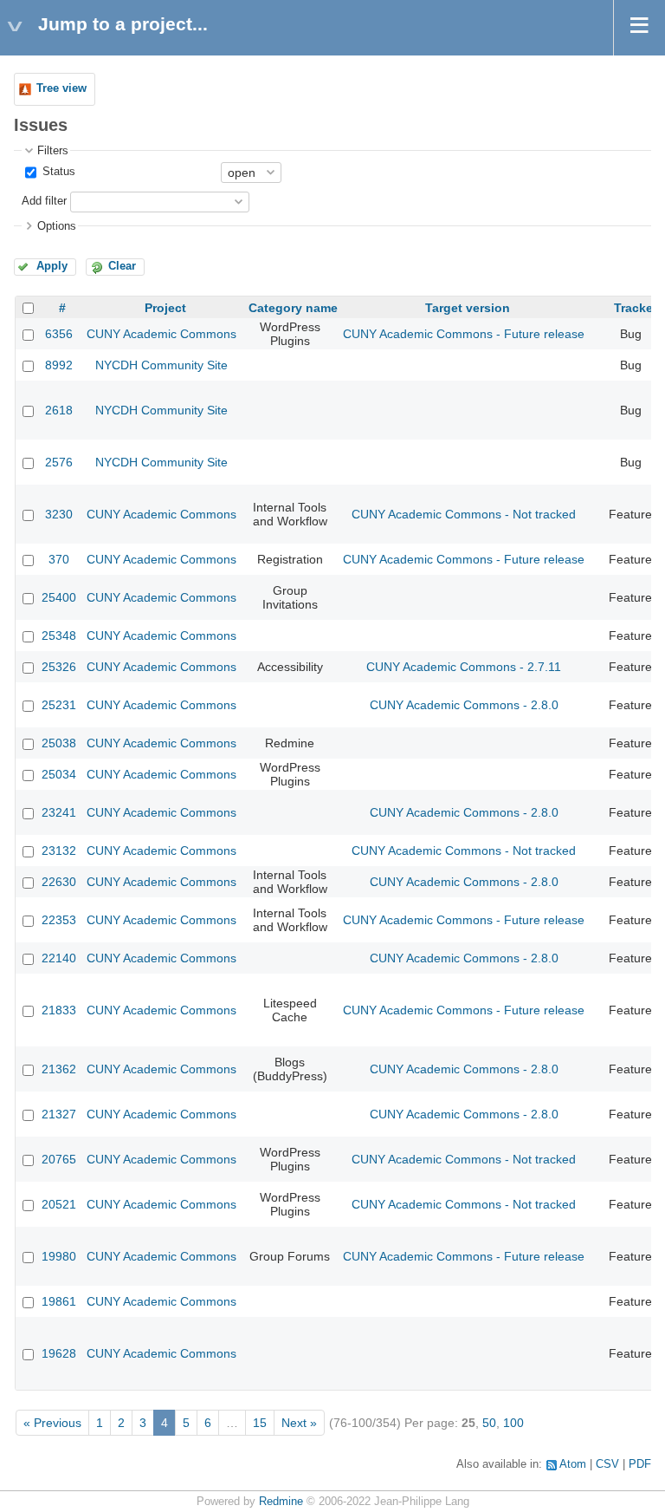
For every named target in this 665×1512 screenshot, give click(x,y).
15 (260, 1423)
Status (57, 172)
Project (165, 308)
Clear (122, 266)
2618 (59, 410)
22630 (59, 882)
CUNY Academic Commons (161, 334)
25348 (59, 635)
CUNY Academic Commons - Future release (463, 334)
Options (56, 226)
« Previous (52, 1423)
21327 (59, 1114)
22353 (59, 920)
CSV (607, 1464)
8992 (59, 365)
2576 (59, 462)
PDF (640, 1464)
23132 (59, 850)
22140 (59, 958)
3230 (59, 514)
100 (513, 1423)
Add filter (44, 201)
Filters (52, 151)
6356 (59, 334)
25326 (59, 667)
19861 (59, 1301)
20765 (59, 1159)
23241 (59, 812)
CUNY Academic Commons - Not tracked (464, 514)
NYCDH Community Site (161, 365)
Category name (293, 308)
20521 (59, 1204)
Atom (572, 1464)
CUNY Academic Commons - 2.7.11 (463, 667)
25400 (59, 597)
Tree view (61, 88)
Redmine (281, 1502)
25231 (59, 705)
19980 (59, 1256)
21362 (59, 1069)
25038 (59, 743)
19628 (59, 1353)
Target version (467, 308)
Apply (52, 266)
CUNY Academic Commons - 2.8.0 (464, 705)
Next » (299, 1423)
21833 (59, 1010)
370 (58, 559)
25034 (59, 774)
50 (489, 1423)
